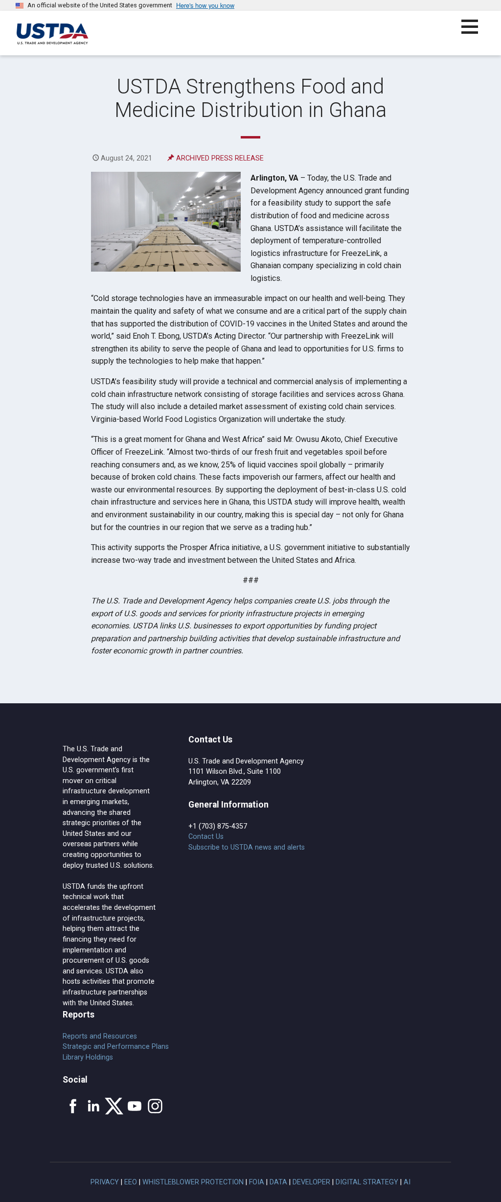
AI (407, 1182)
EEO (130, 1182)
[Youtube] (134, 1106)
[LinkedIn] (93, 1106)
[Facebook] (73, 1106)
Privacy (105, 1182)
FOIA (256, 1182)
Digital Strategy (367, 1182)
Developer (311, 1182)
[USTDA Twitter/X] (114, 1106)
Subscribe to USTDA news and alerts (246, 847)
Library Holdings (88, 1057)
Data (278, 1182)
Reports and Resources (100, 1036)
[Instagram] (155, 1106)
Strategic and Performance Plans (116, 1046)
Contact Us (206, 836)
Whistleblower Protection (193, 1182)
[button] (475, 32)
